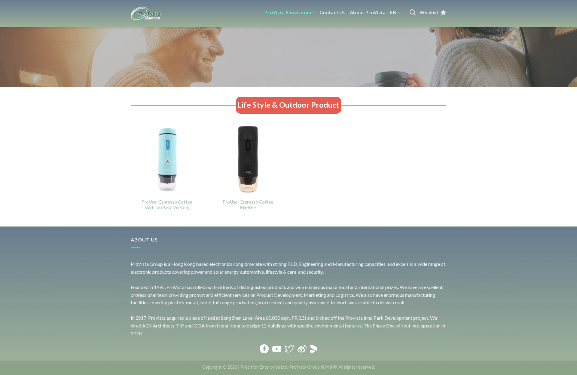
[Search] (412, 12)
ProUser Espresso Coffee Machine (248, 204)
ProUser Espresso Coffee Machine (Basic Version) (167, 204)
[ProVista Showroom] (146, 13)
